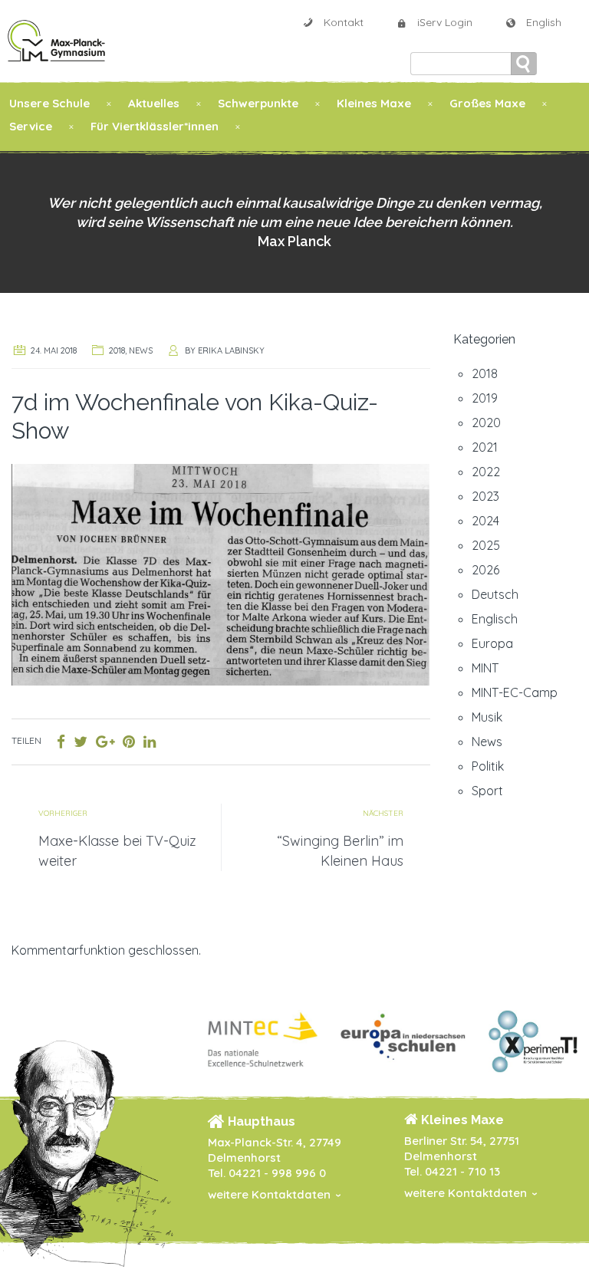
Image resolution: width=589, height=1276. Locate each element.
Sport (487, 790)
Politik (488, 766)
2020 (486, 422)
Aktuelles (153, 103)
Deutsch (495, 594)
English (543, 22)
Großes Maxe (487, 103)
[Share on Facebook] (61, 741)
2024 (485, 520)
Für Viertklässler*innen (154, 126)
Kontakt (344, 22)
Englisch (495, 618)
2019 (485, 398)
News (141, 350)
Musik (487, 717)
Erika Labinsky (231, 350)
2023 (485, 496)
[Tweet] (80, 741)
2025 (486, 545)
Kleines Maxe (374, 103)
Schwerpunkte (258, 103)
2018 (117, 350)
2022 (486, 471)
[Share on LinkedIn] (149, 741)
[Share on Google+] (105, 741)
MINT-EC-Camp (515, 692)
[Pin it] (129, 741)
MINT (485, 668)
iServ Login (444, 22)
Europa (492, 643)
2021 (485, 447)
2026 (485, 569)
